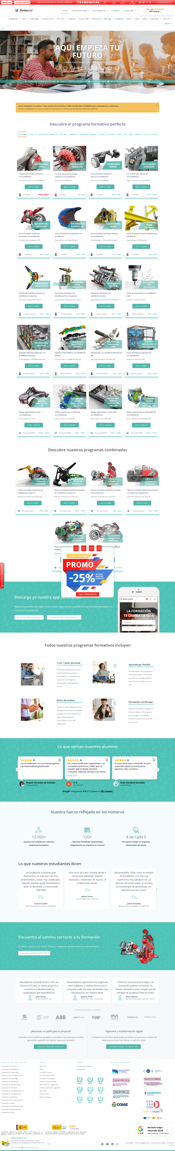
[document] (87, 575)
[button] (119, 527)
